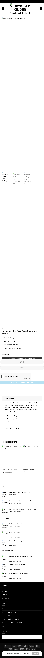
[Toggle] (3, 398)
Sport (25, 328)
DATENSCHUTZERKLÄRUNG (10, 612)
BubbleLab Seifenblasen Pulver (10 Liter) (10, 470)
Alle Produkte (5, 328)
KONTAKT (5, 591)
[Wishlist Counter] (35, 8)
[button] (3, 8)
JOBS (3, 626)
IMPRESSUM (6, 615)
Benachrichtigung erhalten (22, 382)
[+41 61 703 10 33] (24, 1)
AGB (3, 608)
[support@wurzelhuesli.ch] (18, 1)
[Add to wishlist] (39, 20)
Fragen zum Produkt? (12, 428)
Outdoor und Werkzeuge (16, 328)
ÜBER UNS (5, 595)
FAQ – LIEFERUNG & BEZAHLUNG (12, 623)
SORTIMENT (5, 598)
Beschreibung (10, 398)
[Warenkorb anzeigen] (41, 8)
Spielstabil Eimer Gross (29, 469)
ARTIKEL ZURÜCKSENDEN (10, 619)
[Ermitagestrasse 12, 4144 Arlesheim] (15, 1)
